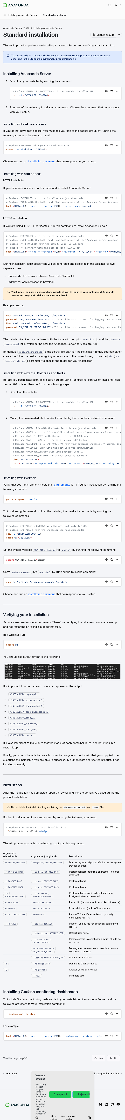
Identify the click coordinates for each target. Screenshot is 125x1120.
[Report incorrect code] (106, 91)
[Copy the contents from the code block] (112, 91)
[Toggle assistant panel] (115, 5)
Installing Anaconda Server (48, 28)
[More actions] (120, 5)
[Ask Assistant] (117, 91)
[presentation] (62, 202)
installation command (42, 161)
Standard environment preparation (50, 58)
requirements (61, 484)
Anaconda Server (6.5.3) (16, 28)
